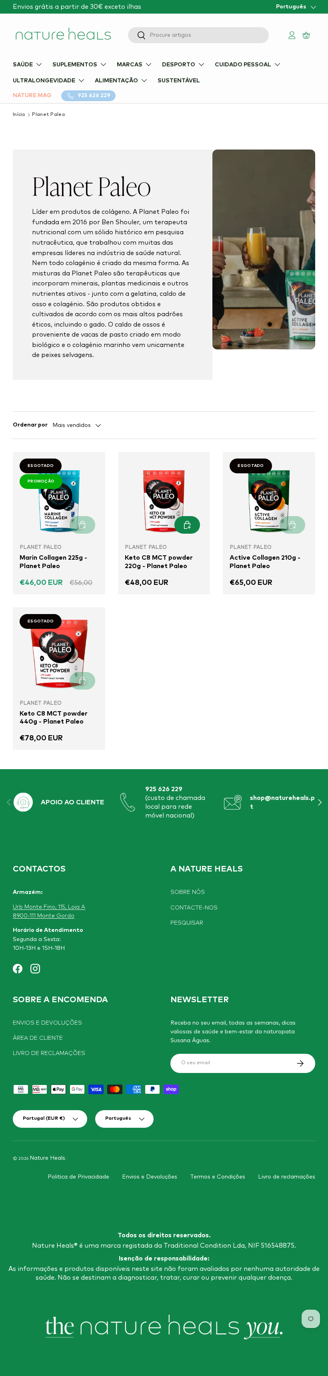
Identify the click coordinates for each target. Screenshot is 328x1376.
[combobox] (198, 35)
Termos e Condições (217, 1177)
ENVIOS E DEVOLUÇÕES (47, 1023)
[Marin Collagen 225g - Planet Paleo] (59, 498)
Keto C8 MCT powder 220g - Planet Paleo (159, 561)
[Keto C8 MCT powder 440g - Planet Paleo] (59, 653)
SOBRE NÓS (187, 892)
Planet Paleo (48, 114)
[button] (307, 35)
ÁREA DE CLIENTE (38, 1038)
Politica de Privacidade (78, 1177)
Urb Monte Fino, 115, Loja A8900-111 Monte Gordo (49, 911)
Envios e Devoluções (149, 1177)
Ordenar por (30, 425)
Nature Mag (32, 95)
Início (19, 114)
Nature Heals (47, 1158)
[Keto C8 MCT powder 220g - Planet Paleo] (164, 498)
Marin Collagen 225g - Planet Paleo (53, 561)
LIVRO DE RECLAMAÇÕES (49, 1053)
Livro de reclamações (286, 1177)
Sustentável (179, 81)
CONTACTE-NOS (194, 908)
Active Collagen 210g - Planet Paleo (265, 561)
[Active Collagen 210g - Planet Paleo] (269, 498)
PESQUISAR (186, 923)
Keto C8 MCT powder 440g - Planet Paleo (54, 717)
